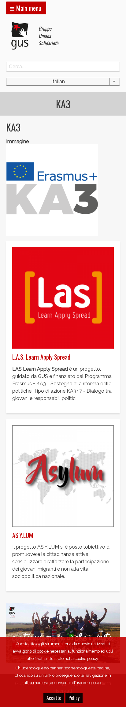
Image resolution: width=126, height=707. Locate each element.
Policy (74, 697)
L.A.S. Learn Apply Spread (41, 356)
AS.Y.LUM (22, 535)
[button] (26, 8)
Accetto (53, 697)
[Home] (22, 36)
